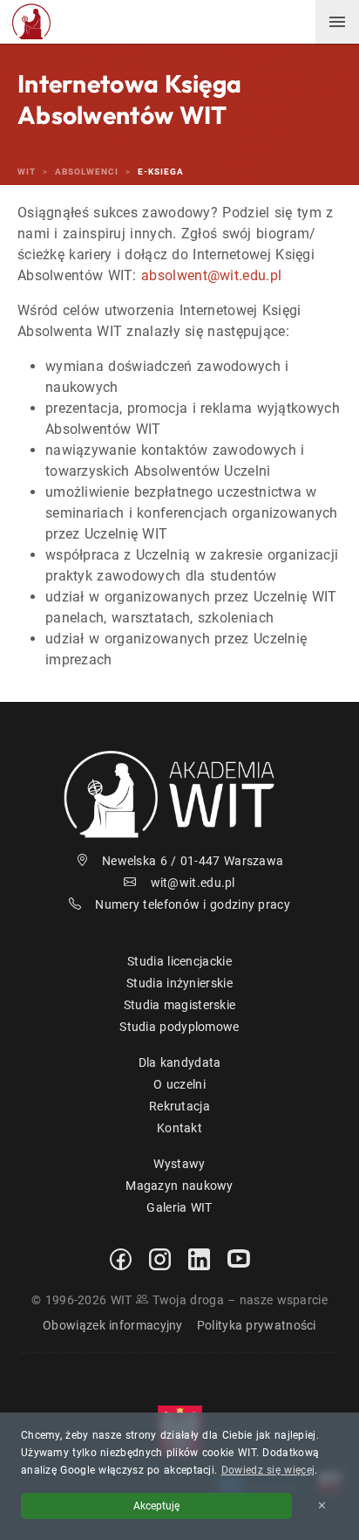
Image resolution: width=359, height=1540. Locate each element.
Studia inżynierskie (179, 983)
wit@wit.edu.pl (193, 883)
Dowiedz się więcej (268, 1470)
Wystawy (179, 1164)
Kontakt (179, 1128)
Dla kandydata (180, 1062)
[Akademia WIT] (179, 793)
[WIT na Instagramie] (160, 1258)
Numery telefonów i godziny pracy (192, 904)
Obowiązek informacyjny (113, 1325)
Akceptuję (156, 1506)
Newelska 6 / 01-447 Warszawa (192, 861)
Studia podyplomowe (179, 1027)
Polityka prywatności (256, 1325)
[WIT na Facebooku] (121, 1258)
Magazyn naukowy (179, 1186)
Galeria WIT (179, 1207)
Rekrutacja (179, 1106)
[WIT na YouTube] (238, 1258)
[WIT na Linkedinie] (199, 1258)
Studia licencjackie (179, 961)
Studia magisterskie (180, 1005)
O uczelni (179, 1084)
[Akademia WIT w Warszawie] (31, 20)
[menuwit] (337, 22)
